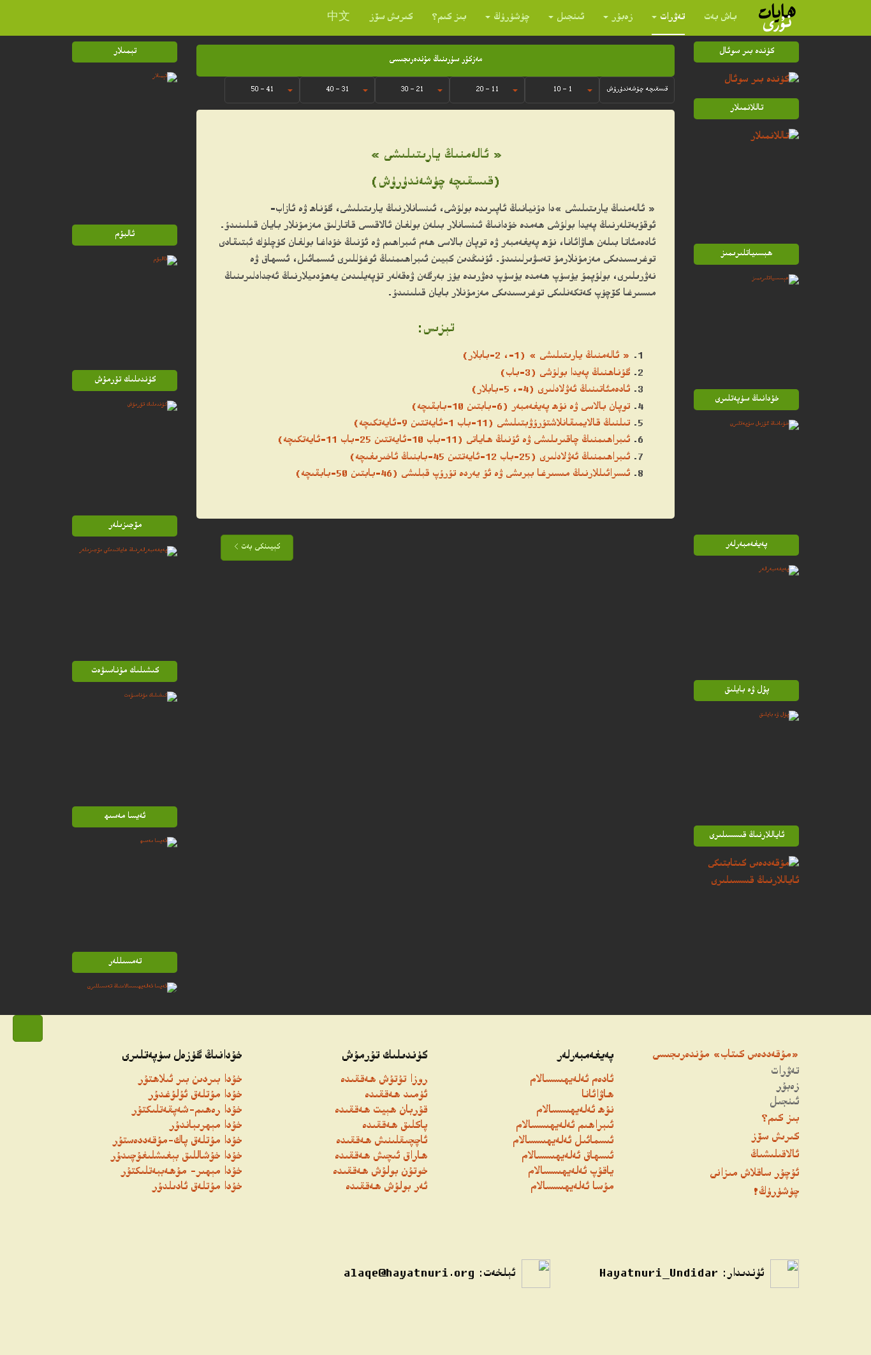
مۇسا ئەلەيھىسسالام (572, 1188)
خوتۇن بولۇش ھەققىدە (380, 1172)
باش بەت (720, 17)
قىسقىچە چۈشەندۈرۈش (637, 89)
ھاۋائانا (597, 1096)
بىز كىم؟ (449, 17)
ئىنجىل (570, 17)
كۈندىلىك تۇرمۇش (384, 1056)
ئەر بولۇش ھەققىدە (386, 1188)
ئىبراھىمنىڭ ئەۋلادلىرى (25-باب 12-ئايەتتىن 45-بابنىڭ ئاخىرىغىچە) (489, 457)
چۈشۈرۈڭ (511, 17)
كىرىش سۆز (391, 17)
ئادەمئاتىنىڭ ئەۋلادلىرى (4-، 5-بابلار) (550, 390)
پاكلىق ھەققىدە (394, 1126)
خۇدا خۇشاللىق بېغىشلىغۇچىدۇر (176, 1157)
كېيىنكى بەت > (257, 548)
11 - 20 (487, 89)
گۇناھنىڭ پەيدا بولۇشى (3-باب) (565, 373)
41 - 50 (262, 89)
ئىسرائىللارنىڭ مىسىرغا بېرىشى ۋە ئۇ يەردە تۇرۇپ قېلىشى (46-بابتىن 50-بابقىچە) (462, 474)
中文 (338, 17)
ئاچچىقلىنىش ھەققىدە (381, 1142)
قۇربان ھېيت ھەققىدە (381, 1111)
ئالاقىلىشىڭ (774, 1156)
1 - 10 (562, 89)
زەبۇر (622, 17)
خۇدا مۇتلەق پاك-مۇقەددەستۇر (177, 1142)
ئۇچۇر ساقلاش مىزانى (754, 1174)
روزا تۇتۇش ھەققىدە (383, 1080)
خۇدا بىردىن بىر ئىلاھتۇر (190, 1080)
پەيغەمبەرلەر (585, 1056)
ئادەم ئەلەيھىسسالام (571, 1080)
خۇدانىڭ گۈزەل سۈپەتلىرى (182, 1056)
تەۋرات (672, 17)
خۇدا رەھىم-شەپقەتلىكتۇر (186, 1111)
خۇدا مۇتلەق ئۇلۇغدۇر (195, 1096)
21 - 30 (411, 89)
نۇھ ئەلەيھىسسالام (574, 1111)
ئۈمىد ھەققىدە (396, 1096)
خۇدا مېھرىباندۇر (205, 1126)
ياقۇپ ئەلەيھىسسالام (570, 1172)
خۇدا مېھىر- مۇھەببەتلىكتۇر (181, 1172)
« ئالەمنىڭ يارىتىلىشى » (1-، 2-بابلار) (546, 356)
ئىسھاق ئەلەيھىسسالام (567, 1157)
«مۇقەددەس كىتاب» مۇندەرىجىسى (725, 1055)
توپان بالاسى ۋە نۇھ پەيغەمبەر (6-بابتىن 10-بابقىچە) (520, 407)
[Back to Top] (28, 1028)
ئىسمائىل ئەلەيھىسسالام (563, 1142)
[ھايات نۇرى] (777, 17)
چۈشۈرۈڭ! (775, 1193)
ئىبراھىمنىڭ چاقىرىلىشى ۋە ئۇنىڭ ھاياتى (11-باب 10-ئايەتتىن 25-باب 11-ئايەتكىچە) (453, 440)
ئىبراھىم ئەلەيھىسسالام (564, 1126)
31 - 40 (337, 89)
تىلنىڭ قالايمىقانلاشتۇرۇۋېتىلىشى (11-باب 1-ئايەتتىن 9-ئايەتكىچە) (491, 424)
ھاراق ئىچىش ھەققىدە (381, 1157)
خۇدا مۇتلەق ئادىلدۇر (197, 1188)
